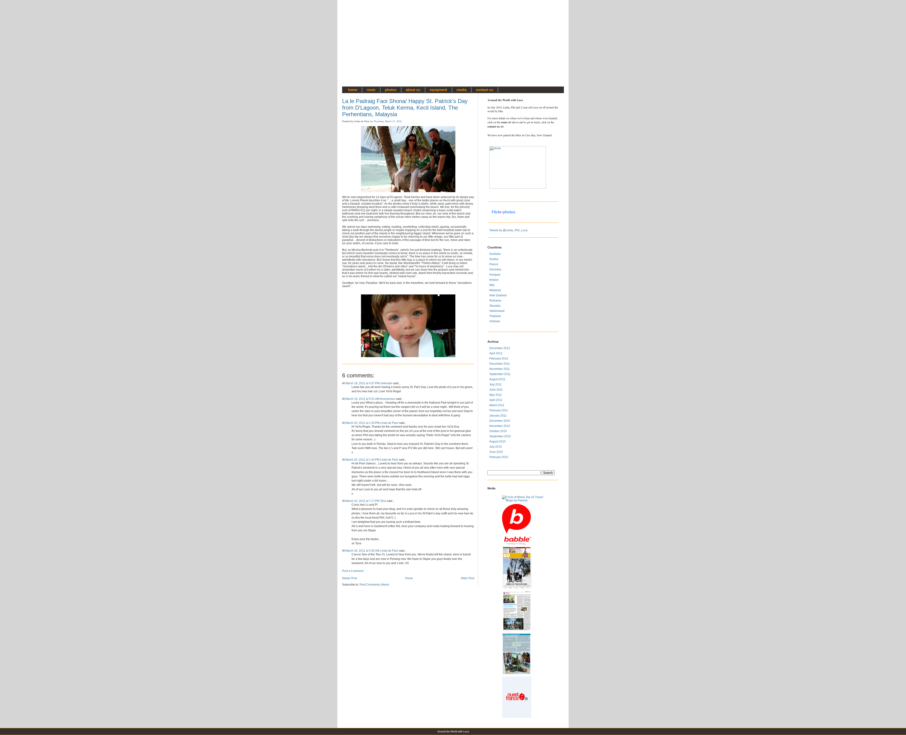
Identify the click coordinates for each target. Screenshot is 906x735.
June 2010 (496, 452)
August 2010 (497, 441)
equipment (438, 90)
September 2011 (500, 374)
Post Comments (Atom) (374, 584)
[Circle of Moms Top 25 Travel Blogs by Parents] (522, 499)
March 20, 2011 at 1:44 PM (362, 459)
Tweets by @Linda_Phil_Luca (508, 230)
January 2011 (498, 415)
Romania (495, 300)
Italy (492, 285)
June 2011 (496, 389)
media (461, 90)
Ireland (493, 279)
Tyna (383, 501)
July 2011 (495, 384)
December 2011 (499, 363)
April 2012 (496, 353)
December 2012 (499, 348)
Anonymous (387, 399)
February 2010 (498, 457)
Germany (495, 269)
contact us (484, 90)
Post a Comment (352, 571)
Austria (493, 259)
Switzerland (496, 311)
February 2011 (498, 410)
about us (413, 90)
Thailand (495, 316)
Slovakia (494, 305)
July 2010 (495, 446)
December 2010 (499, 420)
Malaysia (495, 290)
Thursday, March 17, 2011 (388, 121)
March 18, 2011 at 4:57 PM (362, 383)
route (371, 90)
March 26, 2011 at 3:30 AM (362, 550)
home (352, 90)
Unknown (386, 383)
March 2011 (496, 405)
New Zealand (498, 295)
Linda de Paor (389, 423)
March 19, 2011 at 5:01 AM (362, 399)
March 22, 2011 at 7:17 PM (362, 501)
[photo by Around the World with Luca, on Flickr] (510, 167)
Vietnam (494, 321)
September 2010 (500, 436)
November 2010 (499, 426)
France (493, 264)
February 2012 (498, 358)
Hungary (494, 274)
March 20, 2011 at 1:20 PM (362, 423)
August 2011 (497, 379)
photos (390, 90)
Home (409, 578)
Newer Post (349, 578)
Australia (495, 254)
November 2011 (499, 369)
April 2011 (495, 400)
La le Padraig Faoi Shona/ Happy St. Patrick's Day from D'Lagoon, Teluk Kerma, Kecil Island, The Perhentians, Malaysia (405, 107)
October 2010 (498, 431)
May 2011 (495, 394)
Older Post (467, 578)
